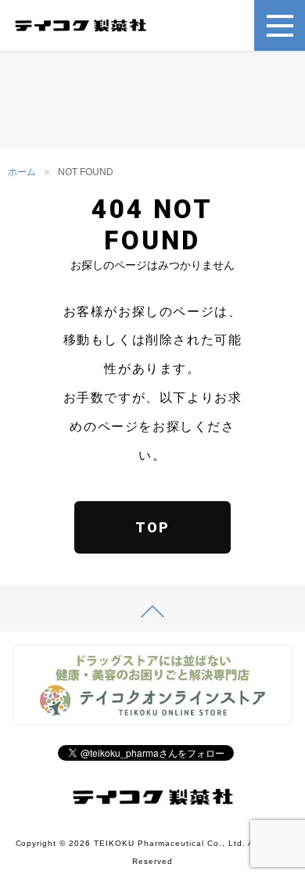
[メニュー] (279, 25)
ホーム (22, 172)
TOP (152, 527)
